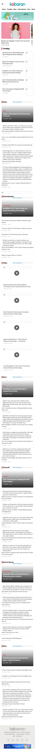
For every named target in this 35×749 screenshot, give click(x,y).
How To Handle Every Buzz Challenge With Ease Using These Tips (13, 81)
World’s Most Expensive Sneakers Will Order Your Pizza (17, 132)
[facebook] (8, 740)
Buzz (28, 9)
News (15, 9)
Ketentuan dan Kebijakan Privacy (11, 732)
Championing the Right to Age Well (11, 162)
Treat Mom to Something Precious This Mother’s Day (16, 677)
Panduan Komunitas (25, 732)
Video (5, 263)
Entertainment (22, 9)
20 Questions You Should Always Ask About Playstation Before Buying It (13, 53)
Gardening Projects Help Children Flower (13, 705)
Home (4, 9)
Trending (9, 9)
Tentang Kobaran (20, 734)
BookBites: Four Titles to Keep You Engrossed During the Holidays (12, 72)
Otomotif (6, 467)
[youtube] (22, 740)
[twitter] (12, 740)
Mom (5, 646)
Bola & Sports (8, 562)
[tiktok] (26, 740)
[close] (33, 744)
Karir (14, 736)
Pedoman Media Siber (10, 734)
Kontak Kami (19, 736)
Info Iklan (27, 734)
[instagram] (17, 740)
